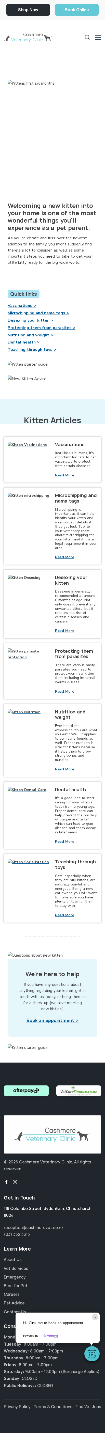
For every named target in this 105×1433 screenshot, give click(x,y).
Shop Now (28, 9)
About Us (13, 1259)
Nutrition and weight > (30, 335)
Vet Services (16, 1268)
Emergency (15, 1277)
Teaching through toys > (32, 349)
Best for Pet (16, 1285)
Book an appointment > (52, 1020)
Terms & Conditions (53, 1406)
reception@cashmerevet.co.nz (33, 1227)
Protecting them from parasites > (41, 328)
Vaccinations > (22, 305)
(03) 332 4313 (17, 1234)
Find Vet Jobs (88, 1406)
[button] (92, 1353)
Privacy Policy (17, 1406)
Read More (64, 475)
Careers (12, 1294)
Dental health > (24, 342)
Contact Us (15, 1312)
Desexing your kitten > (30, 320)
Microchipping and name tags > (38, 313)
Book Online (77, 9)
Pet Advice (14, 1303)
